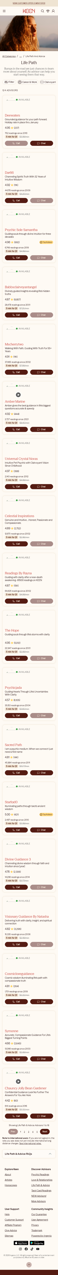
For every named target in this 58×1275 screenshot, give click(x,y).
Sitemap (9, 1235)
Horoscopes (11, 1185)
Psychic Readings (40, 1174)
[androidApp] (37, 1244)
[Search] (42, 11)
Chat (43, 143)
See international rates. (30, 1143)
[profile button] (53, 11)
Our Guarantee (39, 1214)
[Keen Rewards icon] (48, 11)
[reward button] (48, 11)
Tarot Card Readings (41, 1190)
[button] (50, 1154)
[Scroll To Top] (29, 1264)
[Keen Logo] (29, 11)
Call (18, 143)
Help (7, 1214)
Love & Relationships (41, 1179)
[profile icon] (53, 11)
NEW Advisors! (38, 1195)
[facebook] (26, 1250)
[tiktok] (32, 1250)
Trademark (36, 1230)
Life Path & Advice (40, 1185)
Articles (8, 1179)
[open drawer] (4, 11)
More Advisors (38, 1201)
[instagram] (20, 1250)
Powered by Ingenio (41, 1235)
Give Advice (11, 1230)
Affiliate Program (13, 1225)
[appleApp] (21, 1244)
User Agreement (39, 1219)
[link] (18, 394)
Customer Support (14, 1219)
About (8, 1174)
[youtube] (38, 1250)
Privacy (35, 1225)
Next (45, 1131)
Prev (13, 1131)
